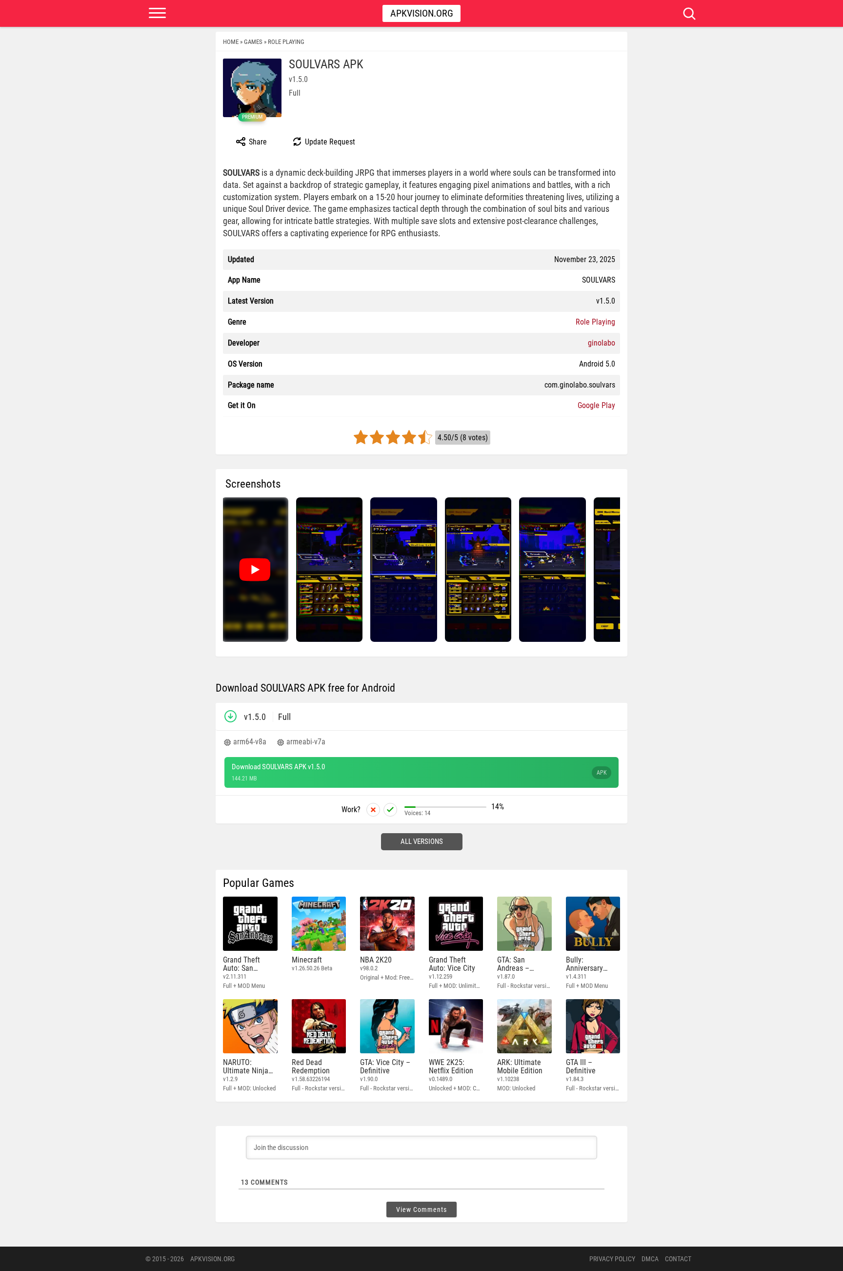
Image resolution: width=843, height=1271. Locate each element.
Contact (678, 1259)
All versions (422, 841)
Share (257, 141)
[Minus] (373, 810)
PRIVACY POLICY (612, 1259)
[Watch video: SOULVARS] (254, 569)
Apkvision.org (421, 13)
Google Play (596, 405)
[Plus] (390, 810)
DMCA (650, 1259)
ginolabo (601, 343)
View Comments (421, 1209)
